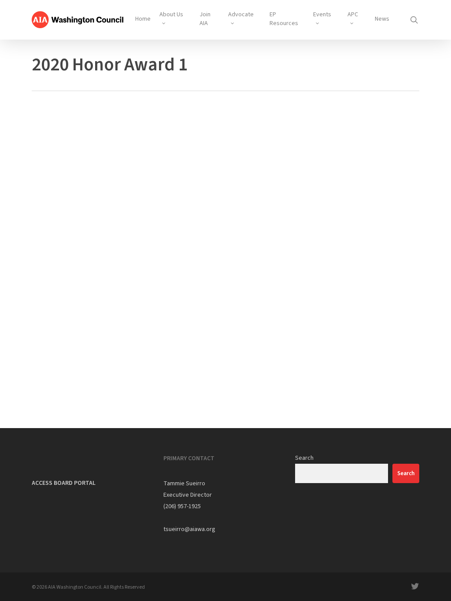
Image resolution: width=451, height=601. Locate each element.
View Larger (68, 190)
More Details (114, 190)
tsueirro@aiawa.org (189, 529)
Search (304, 458)
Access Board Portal (64, 483)
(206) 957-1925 (182, 506)
